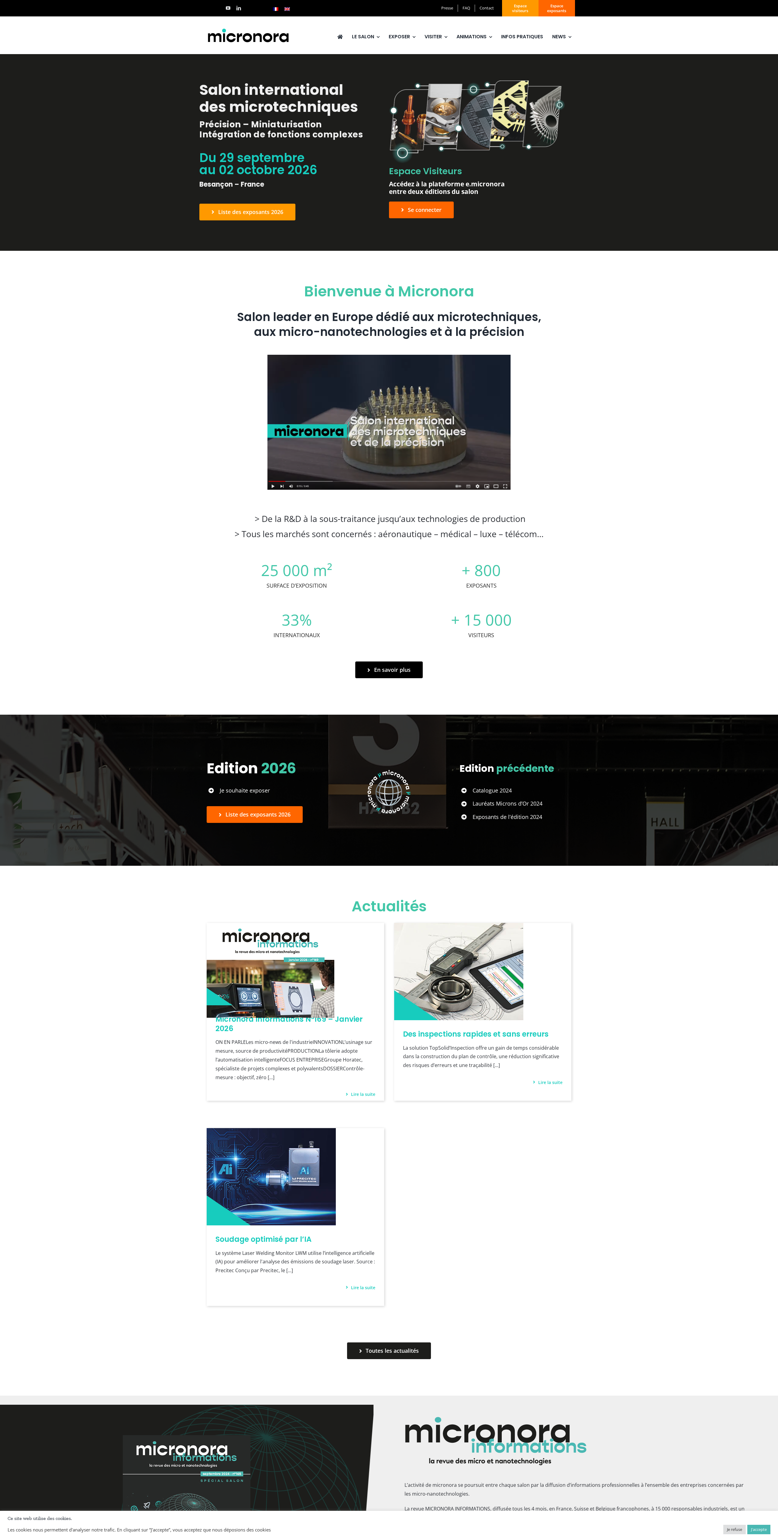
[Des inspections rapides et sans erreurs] (458, 927)
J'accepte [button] (759, 1529)
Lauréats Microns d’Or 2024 (507, 803)
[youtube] (228, 8)
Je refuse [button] (734, 1529)
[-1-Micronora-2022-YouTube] (389, 357)
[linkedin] (238, 8)
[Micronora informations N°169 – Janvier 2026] (270, 927)
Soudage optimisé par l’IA (263, 1239)
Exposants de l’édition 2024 (507, 816)
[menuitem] (275, 9)
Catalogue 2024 (492, 790)
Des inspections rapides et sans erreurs (476, 1034)
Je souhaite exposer (245, 790)
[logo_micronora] (248, 29)
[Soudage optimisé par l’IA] (271, 1132)
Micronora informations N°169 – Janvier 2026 (289, 1024)
